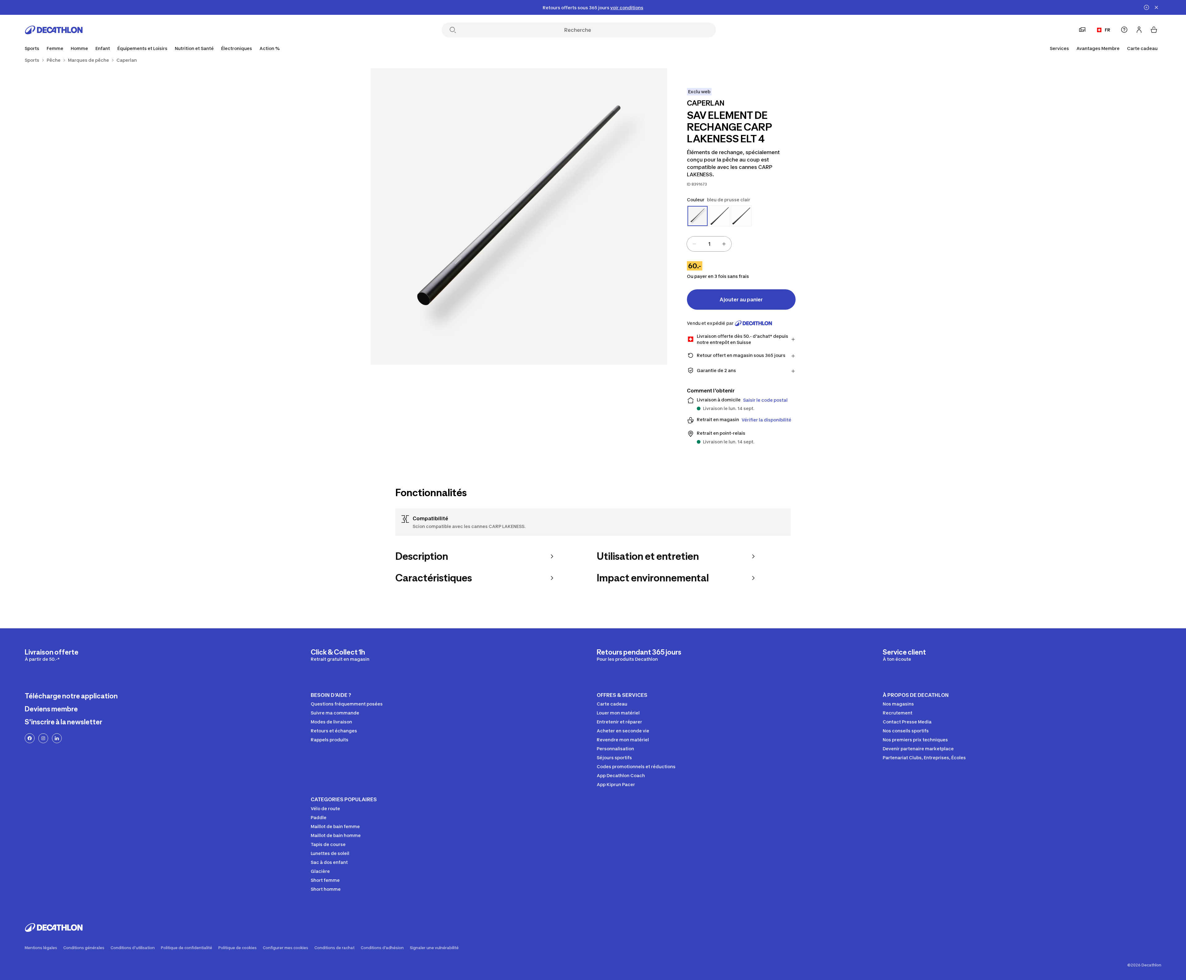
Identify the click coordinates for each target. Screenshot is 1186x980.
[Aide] (1124, 29)
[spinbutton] (709, 244)
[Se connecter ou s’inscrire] (1139, 29)
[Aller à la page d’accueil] (54, 30)
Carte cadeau (1142, 48)
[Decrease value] (694, 244)
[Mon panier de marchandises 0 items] (1153, 29)
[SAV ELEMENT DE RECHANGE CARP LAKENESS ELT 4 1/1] (519, 216)
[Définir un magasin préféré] (1082, 29)
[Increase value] (724, 244)
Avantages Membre (1098, 48)
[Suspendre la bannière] (1146, 7)
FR (1107, 29)
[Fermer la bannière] (1156, 7)
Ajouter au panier (741, 299)
